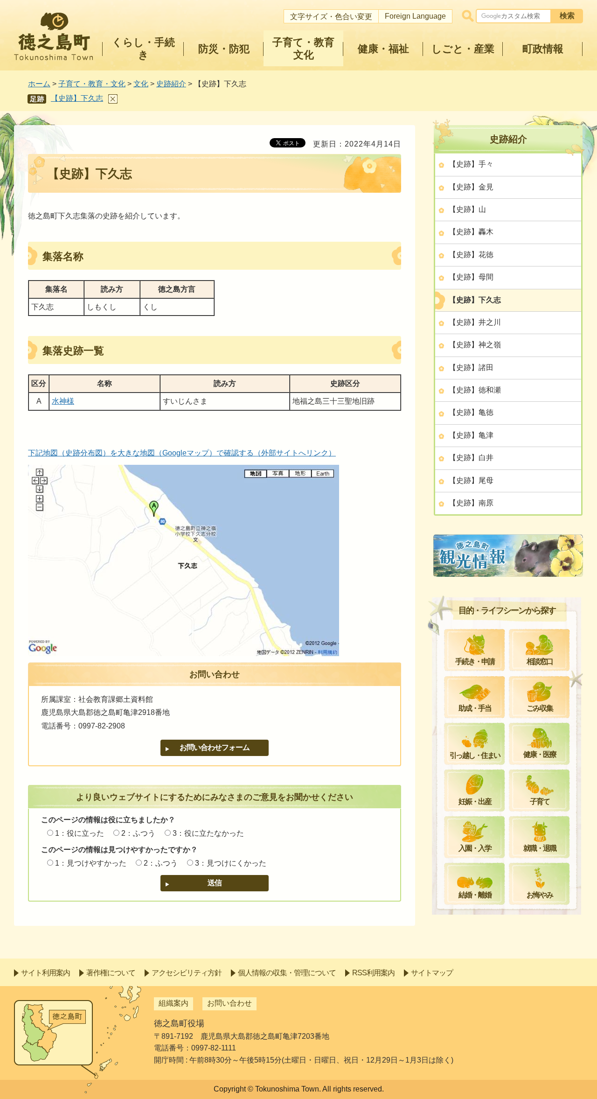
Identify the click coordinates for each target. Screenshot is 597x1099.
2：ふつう (138, 833)
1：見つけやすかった (90, 863)
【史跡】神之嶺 (475, 345)
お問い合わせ (229, 1003)
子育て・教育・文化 (91, 84)
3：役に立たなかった (208, 833)
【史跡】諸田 (471, 367)
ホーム (39, 84)
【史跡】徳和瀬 (475, 390)
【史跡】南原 (471, 503)
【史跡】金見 (471, 187)
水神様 (63, 401)
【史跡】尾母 (471, 480)
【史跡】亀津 (471, 435)
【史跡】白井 (471, 458)
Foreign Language (415, 16)
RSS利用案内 (373, 973)
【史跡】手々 (471, 164)
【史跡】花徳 (471, 255)
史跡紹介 (171, 84)
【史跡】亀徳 (471, 412)
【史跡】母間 (471, 277)
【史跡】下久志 (77, 98)
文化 (140, 84)
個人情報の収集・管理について (287, 973)
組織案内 (173, 1003)
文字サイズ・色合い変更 (331, 17)
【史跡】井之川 (475, 322)
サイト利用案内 (45, 973)
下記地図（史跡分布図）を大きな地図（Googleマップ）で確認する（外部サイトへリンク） (182, 453)
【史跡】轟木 (471, 232)
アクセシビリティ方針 (187, 973)
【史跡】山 (467, 209)
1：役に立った (79, 833)
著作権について (110, 973)
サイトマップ (432, 973)
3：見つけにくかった (230, 863)
